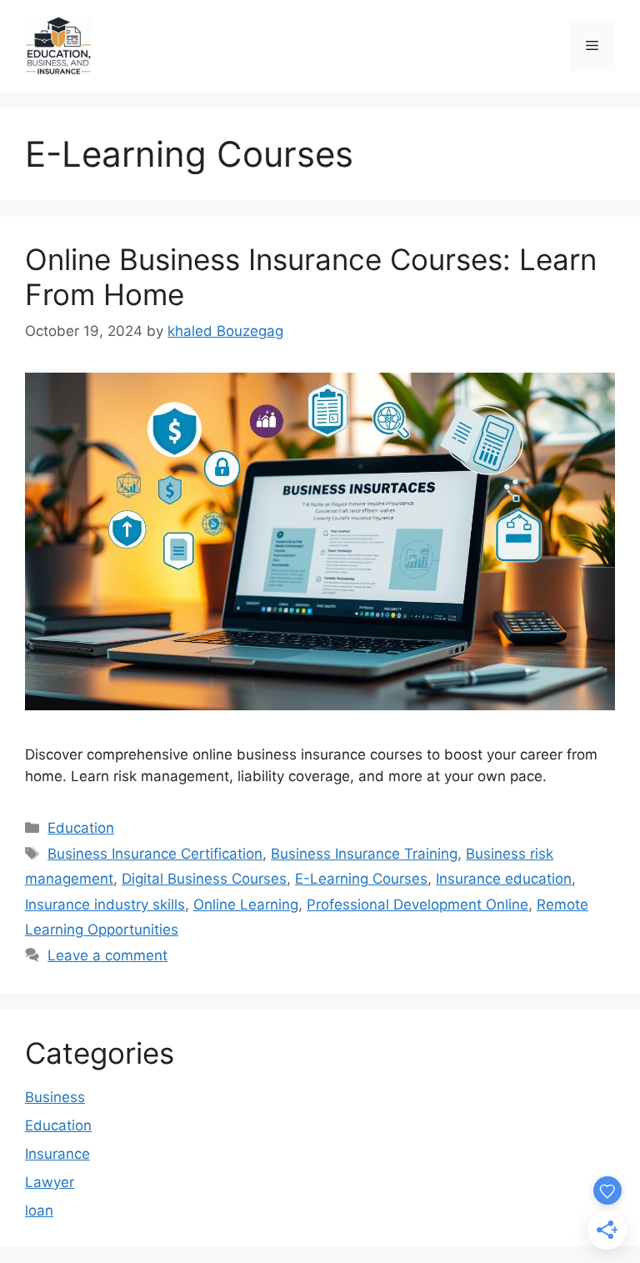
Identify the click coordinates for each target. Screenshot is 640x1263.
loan (39, 1210)
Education (81, 827)
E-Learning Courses (361, 878)
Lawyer (49, 1182)
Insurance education (504, 878)
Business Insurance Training (364, 853)
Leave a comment (108, 955)
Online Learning (245, 904)
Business (55, 1097)
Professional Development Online (417, 904)
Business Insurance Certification (155, 853)
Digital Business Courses (204, 878)
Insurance (57, 1153)
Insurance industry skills (105, 904)
